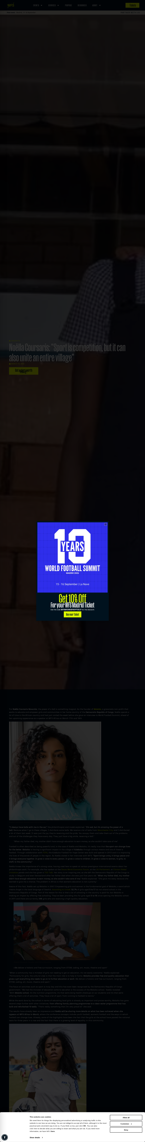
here (53, 1131)
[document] (72, 571)
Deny (126, 1130)
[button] (105, 524)
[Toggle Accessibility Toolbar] (5, 1137)
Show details (35, 1137)
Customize (125, 1124)
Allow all (126, 1118)
